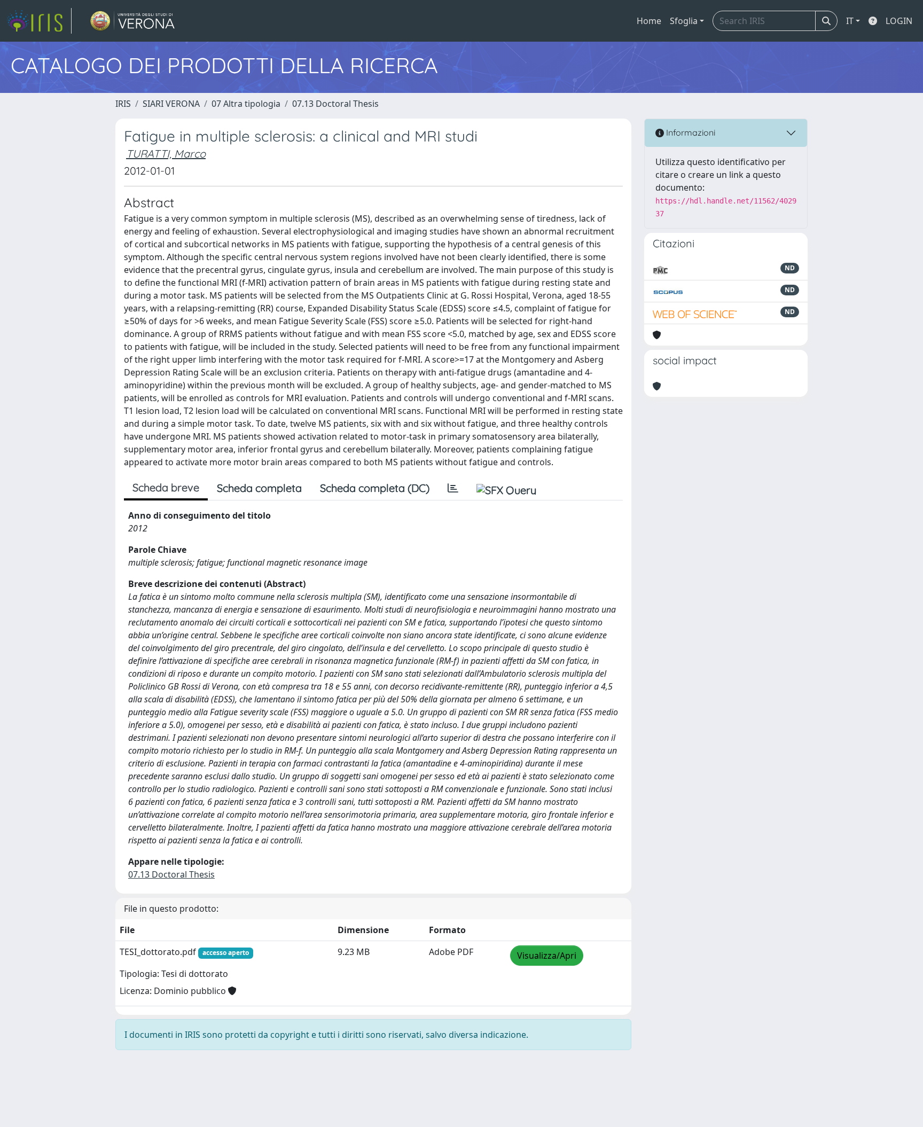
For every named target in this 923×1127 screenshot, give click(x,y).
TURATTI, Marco (166, 153)
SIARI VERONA (171, 103)
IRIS (123, 103)
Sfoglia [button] (684, 21)
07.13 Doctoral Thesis (335, 103)
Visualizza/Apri (546, 955)
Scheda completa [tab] (259, 488)
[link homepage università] (132, 21)
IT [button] (850, 21)
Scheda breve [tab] (165, 487)
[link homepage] (39, 21)
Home (649, 21)
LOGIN (899, 21)
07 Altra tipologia (246, 103)
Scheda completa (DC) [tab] (374, 488)
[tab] (453, 488)
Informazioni (689, 132)
